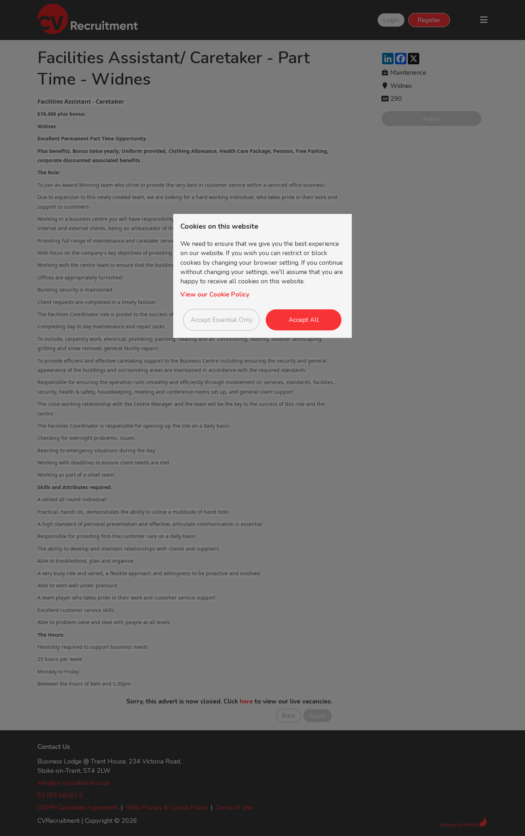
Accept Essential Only (221, 319)
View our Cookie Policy (214, 294)
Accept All (304, 319)
